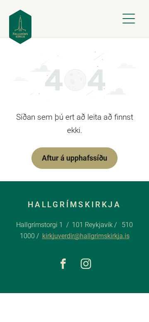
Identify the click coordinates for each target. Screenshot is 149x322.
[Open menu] (129, 18)
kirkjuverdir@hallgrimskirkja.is (86, 236)
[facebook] (63, 265)
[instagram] (86, 265)
